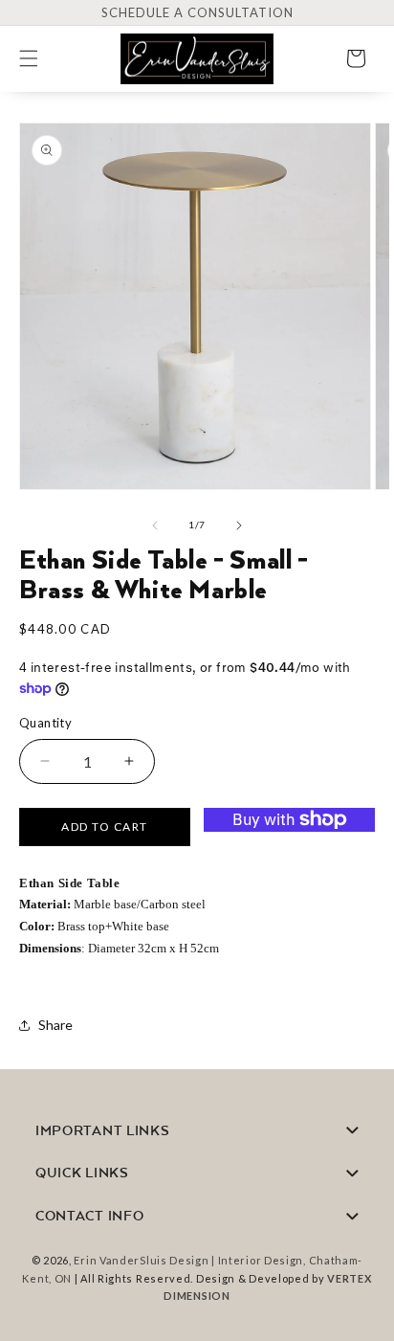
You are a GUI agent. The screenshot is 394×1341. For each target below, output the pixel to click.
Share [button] (55, 1025)
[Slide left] (155, 525)
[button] (40, 58)
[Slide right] (239, 525)
